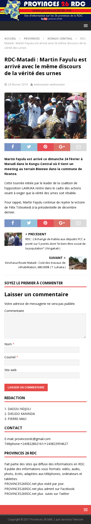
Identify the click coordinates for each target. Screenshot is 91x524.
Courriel (10, 357)
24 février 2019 (18, 84)
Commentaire (14, 311)
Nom (8, 344)
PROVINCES (32, 38)
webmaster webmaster (49, 84)
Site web (10, 370)
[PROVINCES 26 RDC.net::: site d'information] (45, 18)
